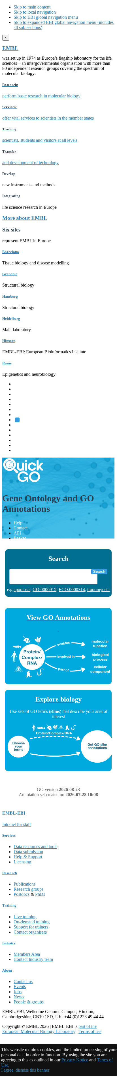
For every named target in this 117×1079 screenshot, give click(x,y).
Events (20, 986)
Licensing (22, 861)
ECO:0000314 (72, 589)
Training (21, 435)
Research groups (28, 889)
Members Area (27, 954)
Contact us (23, 981)
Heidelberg (11, 318)
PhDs (40, 894)
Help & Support (28, 856)
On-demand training (32, 921)
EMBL (10, 48)
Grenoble (9, 274)
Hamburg (10, 296)
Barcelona (10, 252)
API (17, 533)
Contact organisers (30, 932)
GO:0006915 (44, 589)
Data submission (28, 851)
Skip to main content (32, 7)
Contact (20, 527)
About (7, 970)
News (19, 996)
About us (22, 429)
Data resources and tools (35, 846)
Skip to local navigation (35, 12)
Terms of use (89, 1031)
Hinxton (8, 341)
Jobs (18, 991)
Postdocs (21, 894)
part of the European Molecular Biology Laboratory (49, 1029)
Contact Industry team (33, 959)
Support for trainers (31, 926)
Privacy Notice (74, 1059)
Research (22, 440)
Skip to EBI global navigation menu (46, 17)
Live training (25, 916)
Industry (9, 943)
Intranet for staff (16, 824)
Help (18, 522)
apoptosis (22, 589)
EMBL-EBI (24, 450)
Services (21, 445)
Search (99, 571)
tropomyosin (98, 589)
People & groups (29, 1001)
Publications (24, 884)
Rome (7, 363)
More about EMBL (24, 218)
